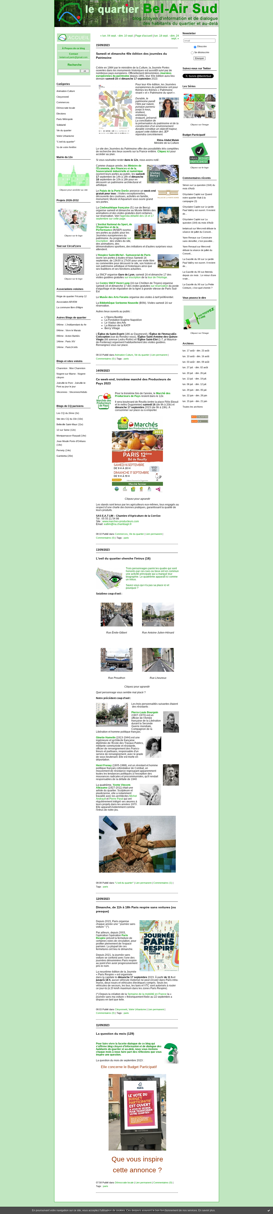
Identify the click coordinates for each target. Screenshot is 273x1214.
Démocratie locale (66, 108)
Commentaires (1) (162, 883)
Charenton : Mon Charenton (71, 368)
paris (126, 358)
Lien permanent (159, 355)
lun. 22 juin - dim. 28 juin (195, 395)
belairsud (187, 228)
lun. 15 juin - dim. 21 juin (195, 401)
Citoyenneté (63, 97)
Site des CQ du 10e (67, 419)
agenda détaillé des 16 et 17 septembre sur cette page (125, 217)
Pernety (61, 450)
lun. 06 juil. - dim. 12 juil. (195, 384)
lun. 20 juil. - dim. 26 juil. (195, 373)
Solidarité (61, 125)
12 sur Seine (63, 430)
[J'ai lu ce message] (268, 1210)
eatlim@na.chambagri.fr (118, 524)
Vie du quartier (64, 130)
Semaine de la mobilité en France (147, 994)
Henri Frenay (104, 765)
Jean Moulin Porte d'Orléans (71, 441)
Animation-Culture (66, 91)
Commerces (63, 102)
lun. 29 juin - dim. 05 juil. (195, 390)
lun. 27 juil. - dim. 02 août (195, 367)
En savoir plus (206, 1210)
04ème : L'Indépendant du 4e (71, 324)
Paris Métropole (65, 119)
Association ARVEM (67, 302)
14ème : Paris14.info (67, 347)
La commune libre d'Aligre (70, 307)
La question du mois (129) (115, 1033)
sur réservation (159, 285)
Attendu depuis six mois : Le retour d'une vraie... (199, 275)
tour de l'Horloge (157, 277)
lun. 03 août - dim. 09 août (196, 362)
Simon (186, 185)
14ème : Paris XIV (66, 341)
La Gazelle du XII (191, 259)
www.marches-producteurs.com (120, 521)
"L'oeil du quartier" (66, 141)
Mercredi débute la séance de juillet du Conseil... (197, 250)
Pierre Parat (116, 798)
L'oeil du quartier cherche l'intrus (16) (123, 558)
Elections (61, 113)
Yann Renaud (189, 246)
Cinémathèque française (114, 207)
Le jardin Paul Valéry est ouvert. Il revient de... (199, 210)
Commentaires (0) (105, 358)
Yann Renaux (189, 237)
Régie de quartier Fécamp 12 (72, 296)
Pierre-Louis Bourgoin (144, 712)
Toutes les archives (193, 406)
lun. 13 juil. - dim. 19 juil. (195, 378)
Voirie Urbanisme (65, 136)
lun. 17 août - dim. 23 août (196, 350)
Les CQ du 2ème (65, 413)
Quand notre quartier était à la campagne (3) (197, 198)
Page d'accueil (143, 35)
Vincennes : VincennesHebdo (72, 392)
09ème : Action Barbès (68, 336)
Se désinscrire (201, 52)
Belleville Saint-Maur (67, 424)
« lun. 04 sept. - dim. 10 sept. (116, 35)
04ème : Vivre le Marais (69, 330)
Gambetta (62, 456)
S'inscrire (202, 46)
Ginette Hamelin (105, 737)
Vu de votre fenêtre (66, 147)
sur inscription (133, 277)
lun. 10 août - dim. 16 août (196, 356)
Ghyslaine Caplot (191, 194)
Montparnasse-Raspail (68, 435)
